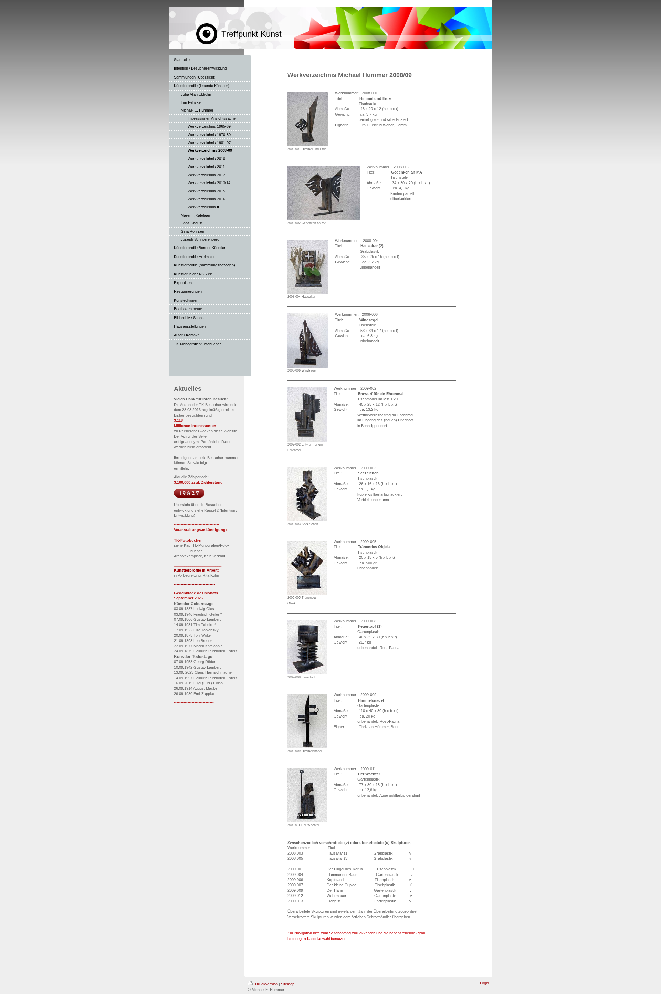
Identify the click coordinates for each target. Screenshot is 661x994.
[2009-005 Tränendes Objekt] (307, 568)
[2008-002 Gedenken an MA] (323, 193)
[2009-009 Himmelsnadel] (307, 721)
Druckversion (266, 984)
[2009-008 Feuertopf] (307, 647)
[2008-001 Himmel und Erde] (307, 119)
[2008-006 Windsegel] (307, 340)
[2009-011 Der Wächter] (307, 795)
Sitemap (287, 984)
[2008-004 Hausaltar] (307, 267)
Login (484, 983)
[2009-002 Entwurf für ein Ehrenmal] (307, 414)
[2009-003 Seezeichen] (307, 494)
